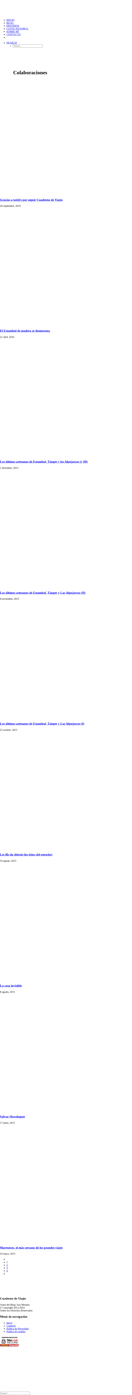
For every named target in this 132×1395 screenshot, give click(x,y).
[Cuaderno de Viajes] (66, 8)
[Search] (15, 1393)
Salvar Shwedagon (12, 1116)
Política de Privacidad (17, 1328)
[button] (11, 42)
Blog (10, 22)
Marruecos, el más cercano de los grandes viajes (31, 1247)
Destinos (12, 25)
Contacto (13, 34)
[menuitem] (69, 20)
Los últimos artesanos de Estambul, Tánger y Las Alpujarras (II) (42, 592)
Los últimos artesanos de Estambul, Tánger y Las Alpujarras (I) (42, 723)
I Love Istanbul (17, 28)
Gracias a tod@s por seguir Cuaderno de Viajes (31, 200)
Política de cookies (15, 1331)
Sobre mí (12, 31)
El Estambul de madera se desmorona (25, 330)
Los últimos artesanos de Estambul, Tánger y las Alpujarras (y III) (44, 461)
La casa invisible (11, 985)
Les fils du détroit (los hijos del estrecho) (26, 854)
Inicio (9, 1323)
